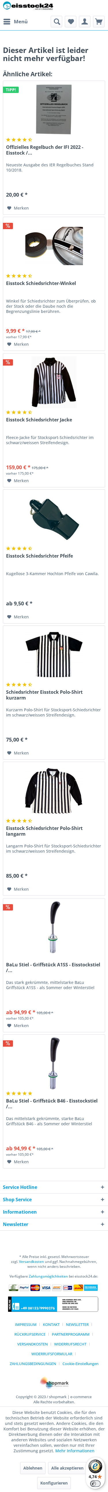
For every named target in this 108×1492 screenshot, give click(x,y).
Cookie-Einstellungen (80, 1363)
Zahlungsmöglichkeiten (48, 1276)
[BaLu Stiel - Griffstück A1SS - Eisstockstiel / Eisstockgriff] (54, 927)
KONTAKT (51, 1324)
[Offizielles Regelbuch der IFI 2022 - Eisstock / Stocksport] (54, 110)
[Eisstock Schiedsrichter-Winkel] (54, 246)
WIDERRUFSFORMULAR (51, 1353)
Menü (21, 21)
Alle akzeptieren (67, 1468)
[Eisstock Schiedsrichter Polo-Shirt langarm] (54, 791)
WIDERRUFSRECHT (70, 1344)
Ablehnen (32, 1468)
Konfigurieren (54, 1483)
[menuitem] (15, 21)
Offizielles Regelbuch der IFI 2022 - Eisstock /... (44, 150)
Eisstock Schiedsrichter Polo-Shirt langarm (44, 831)
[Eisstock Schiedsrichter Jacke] (54, 382)
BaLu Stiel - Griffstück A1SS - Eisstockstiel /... (53, 967)
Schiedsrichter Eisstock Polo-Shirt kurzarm (44, 695)
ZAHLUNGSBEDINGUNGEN (33, 1363)
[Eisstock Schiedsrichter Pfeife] (54, 518)
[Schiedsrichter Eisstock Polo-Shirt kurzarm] (54, 655)
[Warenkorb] (99, 21)
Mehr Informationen (74, 1450)
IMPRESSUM (26, 1324)
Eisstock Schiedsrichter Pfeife (39, 556)
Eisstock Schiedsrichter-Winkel (41, 283)
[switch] (95, 1483)
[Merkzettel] (70, 21)
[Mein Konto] (84, 21)
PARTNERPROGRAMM (71, 1334)
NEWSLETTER (77, 1324)
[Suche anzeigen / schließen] (56, 21)
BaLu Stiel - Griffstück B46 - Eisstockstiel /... (52, 1103)
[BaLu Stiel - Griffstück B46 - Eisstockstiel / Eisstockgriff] (54, 1063)
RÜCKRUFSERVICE (30, 1334)
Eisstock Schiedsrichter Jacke (39, 420)
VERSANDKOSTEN (32, 1344)
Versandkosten (31, 1261)
